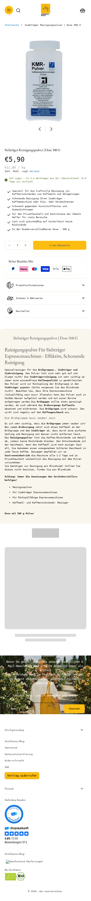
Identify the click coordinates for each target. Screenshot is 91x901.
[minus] (9, 245)
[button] (59, 245)
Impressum (11, 747)
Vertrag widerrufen (22, 775)
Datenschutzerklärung (19, 754)
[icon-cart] (81, 10)
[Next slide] (51, 129)
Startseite (12, 25)
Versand (34, 171)
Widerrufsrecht (14, 760)
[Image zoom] (45, 80)
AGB (7, 767)
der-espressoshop (50, 891)
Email (14, 708)
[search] (18, 10)
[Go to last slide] (39, 129)
